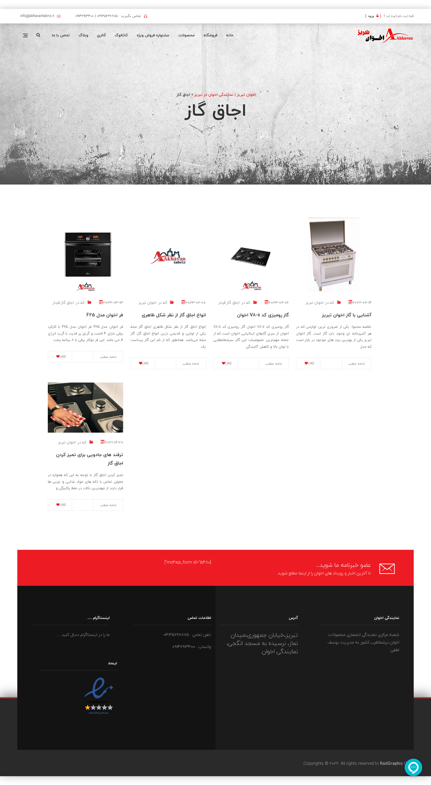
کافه (430, 4)
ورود (373, 16)
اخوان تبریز (147, 302)
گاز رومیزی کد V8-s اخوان (263, 315)
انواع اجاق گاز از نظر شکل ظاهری (174, 315)
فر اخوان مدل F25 (104, 315)
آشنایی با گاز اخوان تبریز (346, 315)
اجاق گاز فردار (63, 302)
